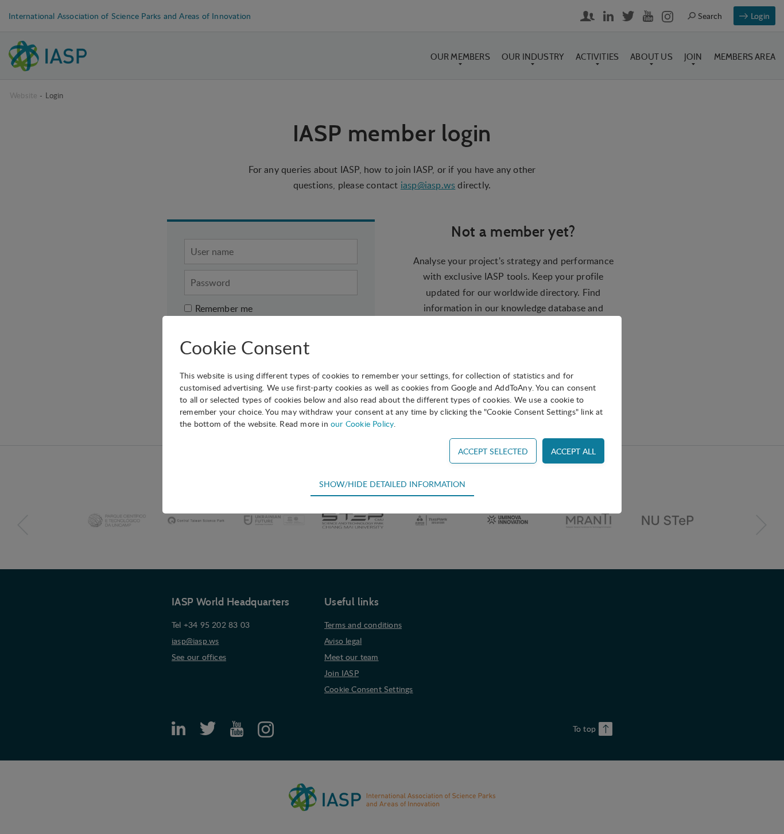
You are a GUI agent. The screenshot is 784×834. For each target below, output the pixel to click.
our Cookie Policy (362, 423)
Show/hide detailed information (392, 483)
